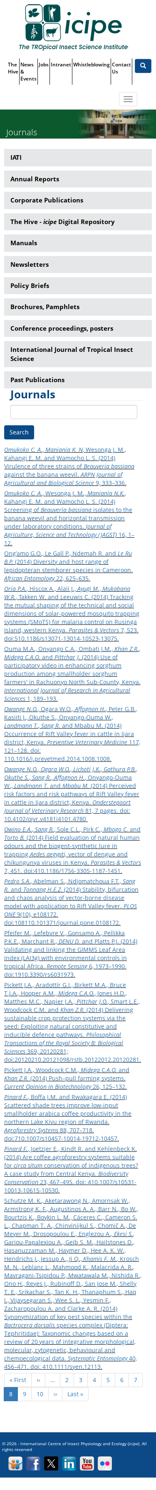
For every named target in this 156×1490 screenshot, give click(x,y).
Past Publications (37, 380)
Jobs (44, 64)
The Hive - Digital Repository (62, 221)
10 (43, 1394)
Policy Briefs (29, 285)
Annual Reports (34, 179)
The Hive (13, 68)
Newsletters (29, 264)
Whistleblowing (91, 64)
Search (19, 432)
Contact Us (121, 68)
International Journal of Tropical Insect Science (71, 353)
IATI (16, 157)
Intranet (61, 64)
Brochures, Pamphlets (44, 306)
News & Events (28, 71)
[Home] (73, 27)
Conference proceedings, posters (61, 328)
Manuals (23, 243)
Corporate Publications (46, 200)
